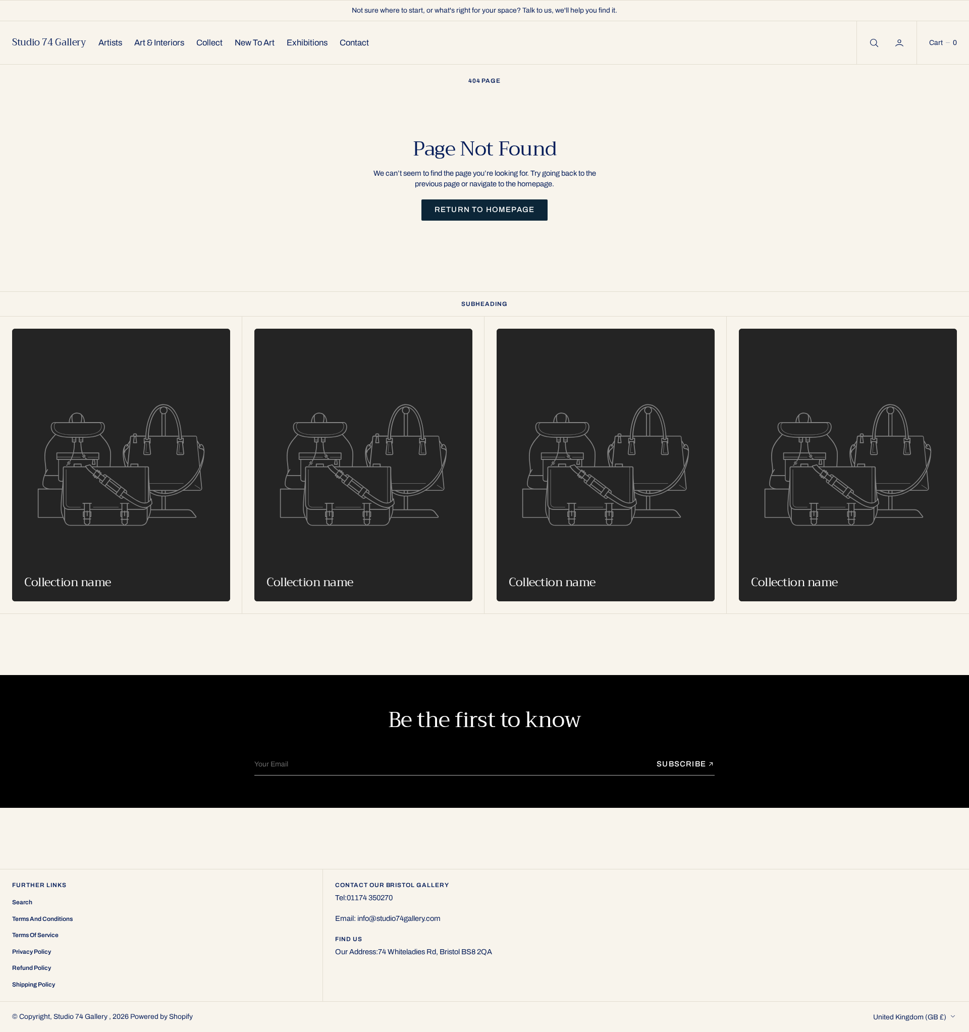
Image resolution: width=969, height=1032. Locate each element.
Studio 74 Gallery (81, 1016)
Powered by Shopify (161, 1016)
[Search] (873, 42)
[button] (900, 42)
